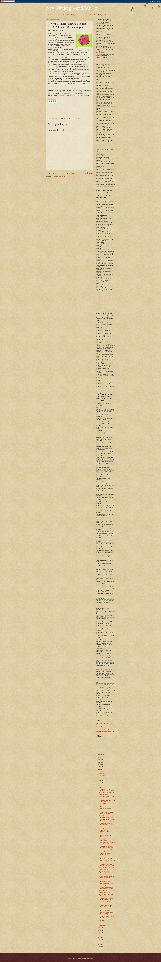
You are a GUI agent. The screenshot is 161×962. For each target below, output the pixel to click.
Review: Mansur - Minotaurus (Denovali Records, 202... (106, 816)
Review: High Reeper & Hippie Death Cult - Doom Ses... (106, 857)
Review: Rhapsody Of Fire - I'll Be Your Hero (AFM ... (106, 793)
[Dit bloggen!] (76, 118)
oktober (101, 775)
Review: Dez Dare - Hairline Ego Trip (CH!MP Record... (107, 801)
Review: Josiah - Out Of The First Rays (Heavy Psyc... (106, 850)
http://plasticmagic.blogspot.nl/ (103, 729)
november (102, 773)
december (102, 771)
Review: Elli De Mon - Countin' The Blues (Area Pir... (106, 797)
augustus (101, 780)
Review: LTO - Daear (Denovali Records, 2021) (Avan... (106, 913)
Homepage (70, 173)
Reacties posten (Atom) (59, 176)
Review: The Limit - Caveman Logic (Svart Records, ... (106, 827)
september (102, 778)
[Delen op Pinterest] (80, 118)
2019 (99, 932)
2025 (99, 759)
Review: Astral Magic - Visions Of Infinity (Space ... (106, 917)
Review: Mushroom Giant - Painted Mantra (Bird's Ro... (106, 880)
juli (100, 782)
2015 (99, 942)
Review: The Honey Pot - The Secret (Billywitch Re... (106, 831)
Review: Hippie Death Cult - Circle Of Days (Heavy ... (106, 839)
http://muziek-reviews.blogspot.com (105, 727)
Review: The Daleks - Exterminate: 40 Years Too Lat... (106, 873)
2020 (99, 930)
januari (101, 927)
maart (101, 922)
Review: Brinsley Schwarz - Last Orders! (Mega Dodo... (106, 847)
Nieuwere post (51, 173)
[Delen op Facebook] (79, 118)
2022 (99, 766)
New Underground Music (71, 7)
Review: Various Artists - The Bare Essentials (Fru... (106, 902)
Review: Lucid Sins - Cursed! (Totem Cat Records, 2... (106, 909)
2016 (99, 939)
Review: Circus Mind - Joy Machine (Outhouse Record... (107, 865)
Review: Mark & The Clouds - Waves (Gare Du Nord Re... (106, 888)
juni (100, 785)
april (100, 920)
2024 (99, 762)
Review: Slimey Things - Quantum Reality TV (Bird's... (107, 790)
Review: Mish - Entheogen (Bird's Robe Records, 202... (106, 854)
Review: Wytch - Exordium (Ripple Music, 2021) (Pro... (106, 824)
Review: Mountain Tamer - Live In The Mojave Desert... (106, 906)
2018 (99, 935)
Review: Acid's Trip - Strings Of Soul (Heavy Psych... (106, 868)
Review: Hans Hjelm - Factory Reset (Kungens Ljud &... (106, 820)
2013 (99, 946)
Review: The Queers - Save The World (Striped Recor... (107, 861)
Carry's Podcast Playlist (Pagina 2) (94, 15)
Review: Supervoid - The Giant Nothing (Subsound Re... (106, 877)
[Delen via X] (77, 118)
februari (101, 925)
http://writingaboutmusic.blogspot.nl (105, 731)
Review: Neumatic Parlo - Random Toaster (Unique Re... (105, 835)
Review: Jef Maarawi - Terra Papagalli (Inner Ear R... (106, 813)
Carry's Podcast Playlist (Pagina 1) (67, 15)
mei (100, 787)
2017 (99, 937)
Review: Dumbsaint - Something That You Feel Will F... (107, 843)
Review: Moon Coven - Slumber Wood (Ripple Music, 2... (106, 884)
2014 (99, 944)
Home (50, 15)
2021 (99, 769)
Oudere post (89, 173)
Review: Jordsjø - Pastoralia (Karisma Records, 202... (106, 899)
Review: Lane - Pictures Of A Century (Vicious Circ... (106, 809)
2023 (99, 764)
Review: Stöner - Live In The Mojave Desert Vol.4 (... (106, 895)
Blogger (91, 958)
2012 (99, 949)
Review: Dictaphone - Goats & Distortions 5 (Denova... (106, 891)
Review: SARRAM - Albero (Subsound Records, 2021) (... (106, 805)
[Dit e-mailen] (74, 118)
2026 (99, 757)
